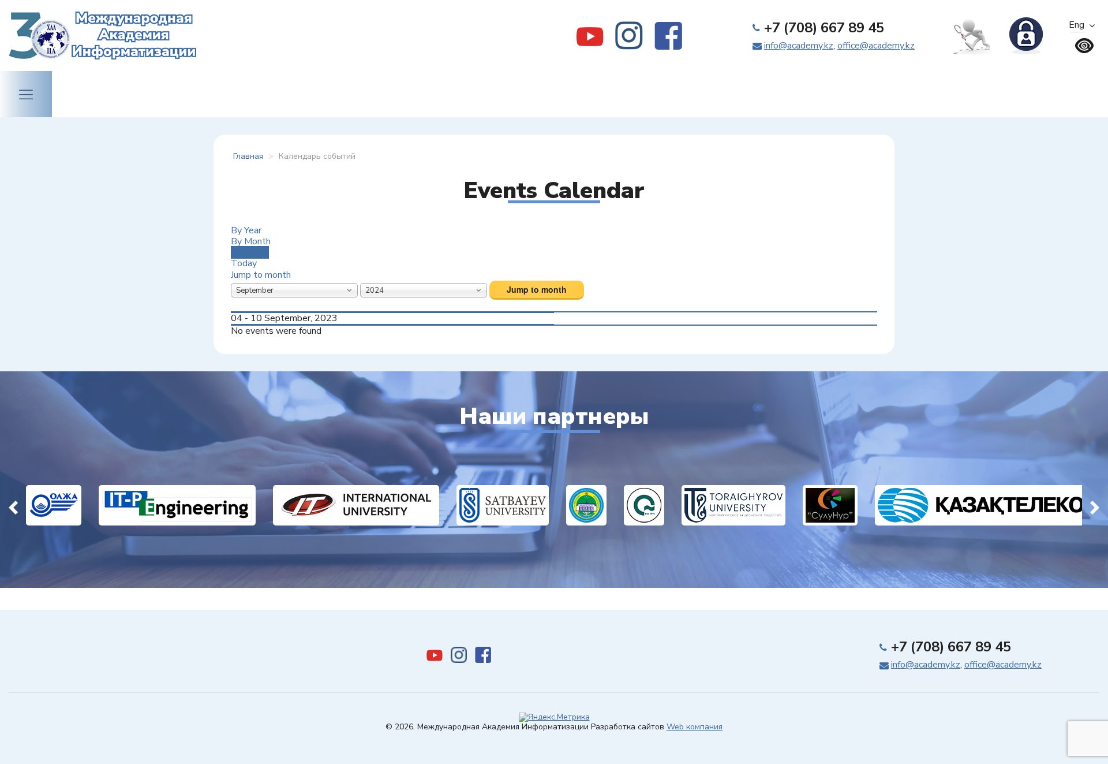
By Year (246, 230)
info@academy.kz (798, 45)
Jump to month (261, 275)
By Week (250, 252)
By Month (251, 241)
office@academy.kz (876, 45)
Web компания (695, 726)
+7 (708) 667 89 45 (824, 27)
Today (244, 263)
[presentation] (13, 505)
